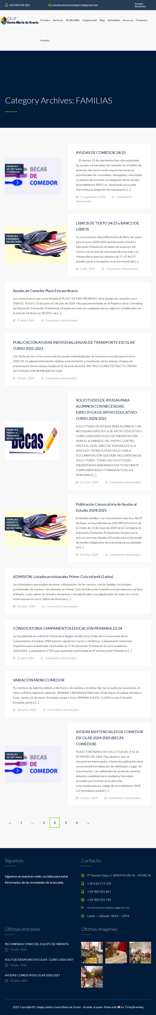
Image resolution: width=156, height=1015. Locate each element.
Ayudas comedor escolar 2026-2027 (32, 975)
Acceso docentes (140, 5)
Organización (89, 20)
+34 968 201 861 (19, 5)
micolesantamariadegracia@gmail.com (75, 5)
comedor (13, 172)
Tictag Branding (134, 1007)
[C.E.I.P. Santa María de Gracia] (19, 20)
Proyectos (141, 20)
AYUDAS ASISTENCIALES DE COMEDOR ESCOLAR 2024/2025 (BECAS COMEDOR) (109, 737)
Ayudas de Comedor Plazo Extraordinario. (45, 290)
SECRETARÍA (72, 20)
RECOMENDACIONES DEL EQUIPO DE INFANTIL (37, 944)
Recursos (128, 20)
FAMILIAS (12, 166)
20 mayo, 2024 (89, 554)
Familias (45, 40)
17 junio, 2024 (25, 320)
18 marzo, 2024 (26, 709)
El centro (45, 20)
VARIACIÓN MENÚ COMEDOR (38, 680)
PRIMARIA (12, 239)
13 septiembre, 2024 (92, 197)
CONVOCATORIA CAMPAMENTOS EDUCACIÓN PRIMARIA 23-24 (67, 628)
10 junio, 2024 (25, 378)
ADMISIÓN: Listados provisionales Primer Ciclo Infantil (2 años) (63, 576)
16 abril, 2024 (25, 658)
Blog (102, 20)
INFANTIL (12, 433)
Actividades (113, 20)
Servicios (58, 20)
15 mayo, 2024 (26, 606)
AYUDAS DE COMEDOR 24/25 (101, 152)
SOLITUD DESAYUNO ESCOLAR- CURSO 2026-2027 (39, 959)
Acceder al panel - (93, 1007)
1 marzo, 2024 (89, 798)
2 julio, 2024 (87, 268)
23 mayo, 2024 (89, 482)
